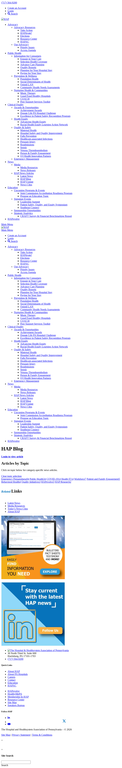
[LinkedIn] (9, 717)
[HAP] (5, 19)
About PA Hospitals (18, 674)
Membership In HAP (18, 696)
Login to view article (12, 456)
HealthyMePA (15, 694)
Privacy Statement (21, 735)
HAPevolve (14, 691)
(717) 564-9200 (9, 2)
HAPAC (12, 685)
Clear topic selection (11, 476)
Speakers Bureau (16, 705)
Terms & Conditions (42, 735)
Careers (11, 677)
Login (11, 11)
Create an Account (17, 8)
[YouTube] (9, 724)
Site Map (12, 702)
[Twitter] (64, 721)
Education (13, 682)
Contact (11, 680)
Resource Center (16, 699)
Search (14, 13)
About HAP (14, 671)
